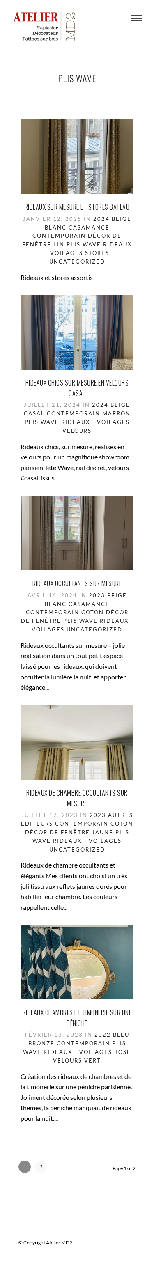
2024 (101, 219)
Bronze (41, 1043)
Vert (92, 1060)
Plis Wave (84, 244)
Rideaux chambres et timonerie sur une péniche (77, 1018)
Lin (58, 244)
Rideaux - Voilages (95, 422)
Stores (97, 253)
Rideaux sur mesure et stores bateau (77, 207)
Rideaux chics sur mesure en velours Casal (77, 388)
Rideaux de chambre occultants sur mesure (77, 798)
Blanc (56, 227)
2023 (97, 595)
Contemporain (59, 235)
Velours (77, 430)
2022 (102, 1034)
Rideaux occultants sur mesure (77, 583)
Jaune (102, 832)
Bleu (121, 1034)
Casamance (89, 227)
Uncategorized (77, 261)
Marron (116, 413)
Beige (121, 219)
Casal (34, 413)
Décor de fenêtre (57, 832)
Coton (92, 612)
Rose (122, 1052)
